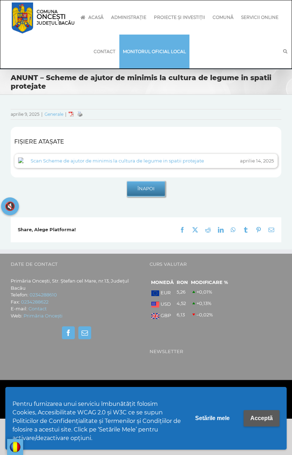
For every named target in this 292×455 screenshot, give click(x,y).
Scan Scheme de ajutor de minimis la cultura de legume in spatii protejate (117, 161)
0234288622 (34, 302)
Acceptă (261, 418)
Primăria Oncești (43, 316)
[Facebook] (68, 332)
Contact (37, 308)
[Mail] (84, 332)
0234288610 (43, 295)
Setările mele (212, 418)
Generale (54, 114)
